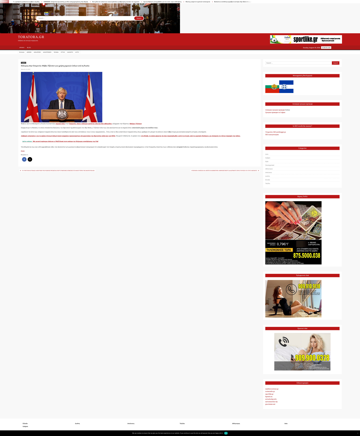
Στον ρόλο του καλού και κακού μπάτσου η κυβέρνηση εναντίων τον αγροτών (55, 2)
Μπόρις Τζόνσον (136, 124)
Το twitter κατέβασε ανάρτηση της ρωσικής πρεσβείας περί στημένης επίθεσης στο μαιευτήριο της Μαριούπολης (58, 170)
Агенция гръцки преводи (275, 110)
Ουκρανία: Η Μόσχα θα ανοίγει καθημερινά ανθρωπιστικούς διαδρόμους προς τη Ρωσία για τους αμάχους (224, 170)
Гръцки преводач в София (275, 112)
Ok (226, 433)
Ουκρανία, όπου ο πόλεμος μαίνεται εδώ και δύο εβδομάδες (90, 124)
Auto (77, 52)
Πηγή (22, 151)
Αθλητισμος (47, 52)
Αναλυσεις (37, 52)
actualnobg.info (271, 399)
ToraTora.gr (31, 37)
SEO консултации (272, 134)
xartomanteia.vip (271, 402)
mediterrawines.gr (272, 389)
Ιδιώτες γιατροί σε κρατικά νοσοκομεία (138, 2)
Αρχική (21, 47)
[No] (358, 433)
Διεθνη (29, 52)
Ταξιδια (56, 52)
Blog (29, 47)
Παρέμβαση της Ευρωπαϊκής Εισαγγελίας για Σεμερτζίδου (224, 2)
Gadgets (70, 52)
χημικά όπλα (60, 124)
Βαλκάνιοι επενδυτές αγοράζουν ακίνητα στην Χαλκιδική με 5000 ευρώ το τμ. (178, 2)
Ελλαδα (21, 52)
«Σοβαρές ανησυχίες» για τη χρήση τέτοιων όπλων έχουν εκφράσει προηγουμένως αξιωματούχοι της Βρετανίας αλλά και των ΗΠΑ (68, 136)
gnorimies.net (270, 404)
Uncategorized (269, 165)
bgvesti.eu (268, 396)
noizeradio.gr (270, 391)
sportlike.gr (269, 394)
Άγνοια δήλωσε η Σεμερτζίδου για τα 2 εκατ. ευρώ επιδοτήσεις (103, 2)
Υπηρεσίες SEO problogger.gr (275, 132)
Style (63, 52)
